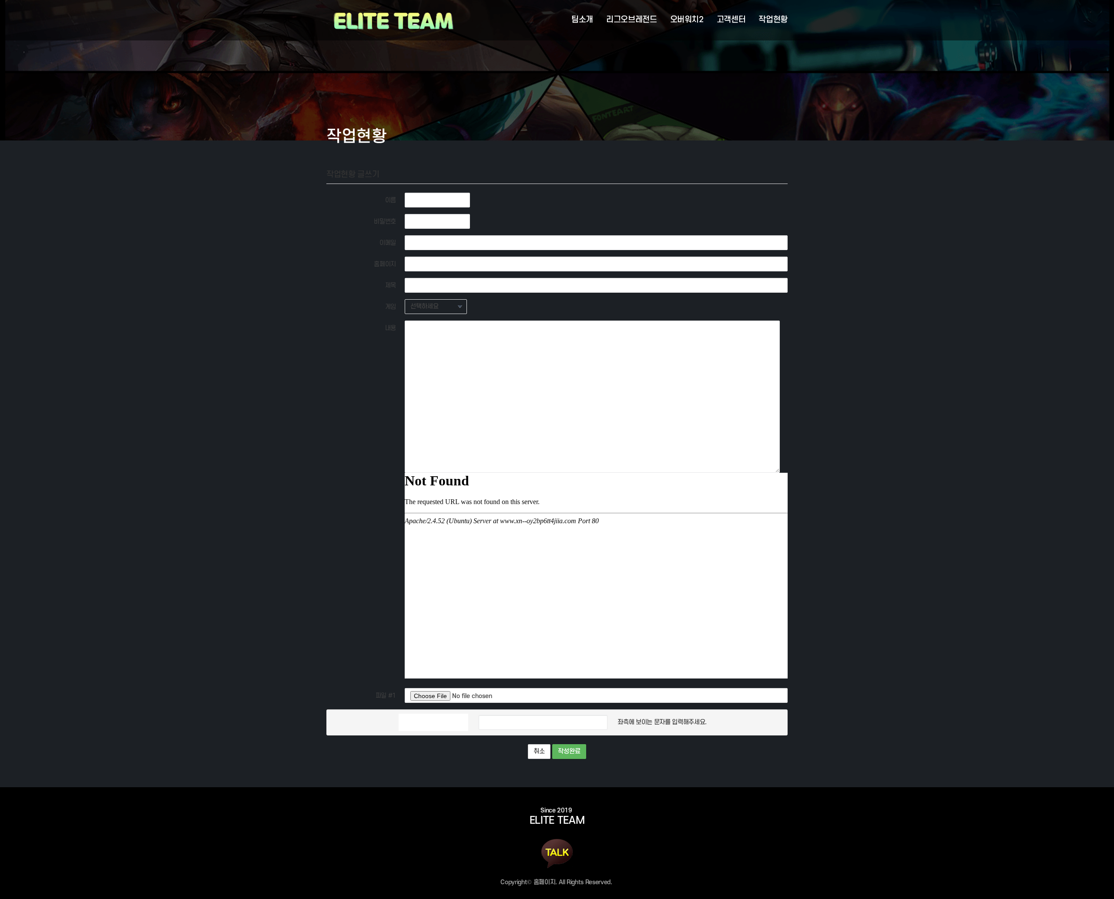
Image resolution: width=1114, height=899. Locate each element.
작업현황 (773, 19)
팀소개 (582, 19)
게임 (390, 307)
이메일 (387, 243)
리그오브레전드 (631, 19)
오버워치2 (687, 19)
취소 (539, 751)
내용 (390, 328)
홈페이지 (385, 264)
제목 (390, 285)
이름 (390, 200)
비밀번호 (385, 221)
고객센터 (731, 19)
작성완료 (569, 751)
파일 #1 (386, 695)
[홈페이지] (391, 20)
